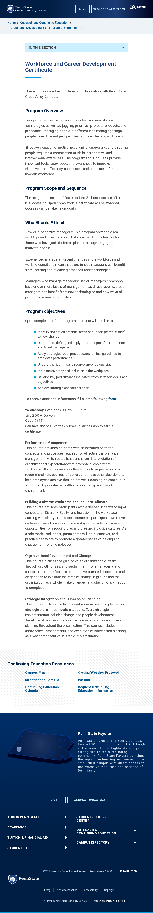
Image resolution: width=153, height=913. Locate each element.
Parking (84, 680)
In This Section (42, 47)
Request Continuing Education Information (95, 688)
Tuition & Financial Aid (27, 837)
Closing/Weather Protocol (98, 672)
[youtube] (81, 786)
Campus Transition (109, 9)
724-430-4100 (128, 871)
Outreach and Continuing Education (44, 22)
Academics (17, 827)
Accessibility (91, 890)
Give (82, 9)
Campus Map (35, 672)
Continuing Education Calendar (42, 688)
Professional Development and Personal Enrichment (43, 28)
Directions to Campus (42, 680)
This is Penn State (23, 817)
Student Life (18, 848)
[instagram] (91, 786)
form (112, 399)
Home (11, 22)
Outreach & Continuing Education (96, 831)
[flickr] (71, 786)
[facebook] (62, 786)
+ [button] (65, 817)
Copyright (109, 890)
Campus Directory (92, 842)
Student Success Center (92, 818)
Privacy (46, 890)
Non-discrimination (67, 890)
